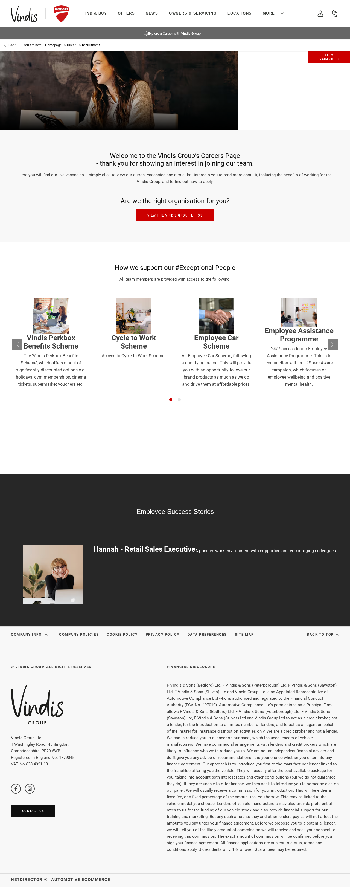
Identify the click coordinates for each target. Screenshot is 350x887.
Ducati (72, 45)
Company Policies (79, 634)
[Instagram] (30, 788)
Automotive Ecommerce (80, 879)
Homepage (53, 45)
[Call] (335, 13)
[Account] (321, 13)
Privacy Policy (163, 634)
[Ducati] (61, 13)
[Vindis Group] (24, 14)
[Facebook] (16, 788)
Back (12, 45)
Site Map (244, 634)
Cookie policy (122, 634)
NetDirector (27, 879)
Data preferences (207, 634)
